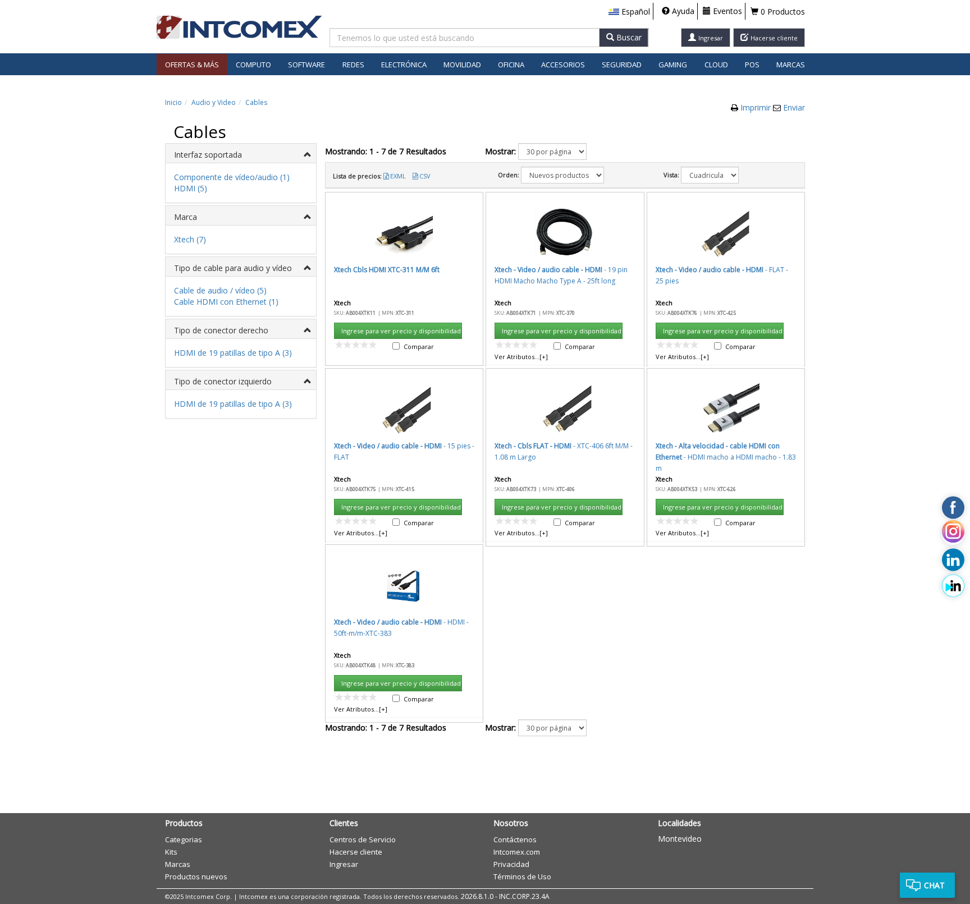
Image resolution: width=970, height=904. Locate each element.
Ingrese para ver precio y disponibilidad (401, 331)
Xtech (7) (190, 239)
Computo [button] (253, 64)
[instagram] (953, 533)
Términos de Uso (522, 876)
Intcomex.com (516, 852)
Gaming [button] (672, 64)
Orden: (508, 175)
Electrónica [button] (404, 64)
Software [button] (306, 64)
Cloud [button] (716, 64)
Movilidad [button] (462, 64)
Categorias (183, 839)
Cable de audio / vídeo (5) (220, 290)
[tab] (241, 153)
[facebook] (953, 507)
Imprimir (756, 107)
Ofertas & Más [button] (192, 64)
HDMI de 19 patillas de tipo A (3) (233, 352)
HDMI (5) (190, 188)
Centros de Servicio (363, 839)
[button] (629, 11)
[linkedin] (953, 559)
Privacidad (511, 864)
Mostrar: (500, 151)
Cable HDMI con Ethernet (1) (226, 301)
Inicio (173, 102)
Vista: (671, 175)
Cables (256, 102)
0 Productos (781, 11)
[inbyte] (953, 585)
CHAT (934, 885)
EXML (398, 176)
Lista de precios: (357, 176)
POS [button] (752, 64)
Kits (171, 852)
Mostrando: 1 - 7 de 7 (385, 151)
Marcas (790, 64)
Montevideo (680, 838)
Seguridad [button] (622, 64)
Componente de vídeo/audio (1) (232, 177)
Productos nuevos (196, 876)
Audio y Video (213, 102)
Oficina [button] (511, 64)
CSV (425, 176)
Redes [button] (353, 64)
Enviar (794, 107)
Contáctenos (515, 839)
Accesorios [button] (563, 64)
